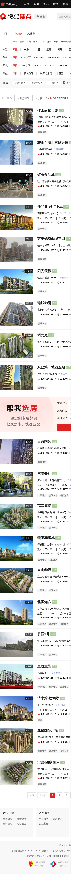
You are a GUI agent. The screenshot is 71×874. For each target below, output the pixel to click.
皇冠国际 (44, 441)
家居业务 (57, 818)
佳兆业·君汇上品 (50, 207)
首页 (26, 4)
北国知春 (44, 602)
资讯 (46, 4)
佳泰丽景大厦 (47, 110)
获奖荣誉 (21, 818)
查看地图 (60, 149)
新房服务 (44, 818)
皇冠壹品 (44, 666)
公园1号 (43, 634)
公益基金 (44, 823)
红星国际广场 (47, 730)
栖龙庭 (42, 335)
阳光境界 (44, 271)
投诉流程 (7, 823)
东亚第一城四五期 (51, 367)
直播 (55, 4)
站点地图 (21, 823)
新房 (36, 4)
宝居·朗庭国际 (48, 762)
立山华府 (44, 570)
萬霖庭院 (44, 506)
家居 (65, 4)
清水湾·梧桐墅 (48, 698)
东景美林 (44, 473)
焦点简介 (7, 818)
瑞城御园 (44, 303)
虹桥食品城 (46, 174)
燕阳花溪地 (46, 538)
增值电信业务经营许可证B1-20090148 (44, 856)
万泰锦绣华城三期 (51, 239)
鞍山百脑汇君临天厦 (52, 142)
